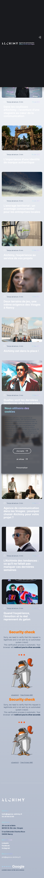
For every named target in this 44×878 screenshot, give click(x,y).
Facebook (6, 846)
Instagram (6, 848)
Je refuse (20, 459)
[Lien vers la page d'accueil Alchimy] (10, 43)
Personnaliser (22, 468)
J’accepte (20, 451)
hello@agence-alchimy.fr (12, 814)
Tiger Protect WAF (26, 695)
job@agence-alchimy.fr (11, 857)
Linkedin (5, 843)
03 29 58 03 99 (8, 816)
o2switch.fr (15, 695)
